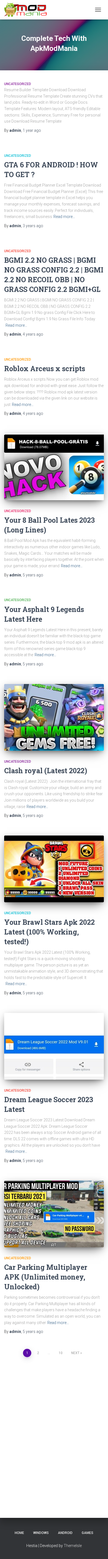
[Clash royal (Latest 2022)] (54, 717)
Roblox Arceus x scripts (44, 368)
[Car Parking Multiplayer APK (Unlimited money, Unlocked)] (54, 1214)
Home (19, 1533)
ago (32, 130)
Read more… (64, 216)
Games (87, 1533)
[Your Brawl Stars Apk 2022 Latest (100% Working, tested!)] (54, 869)
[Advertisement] (54, 1429)
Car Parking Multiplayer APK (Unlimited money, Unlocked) (45, 1277)
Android (65, 1533)
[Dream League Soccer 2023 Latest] (54, 1046)
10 (61, 1353)
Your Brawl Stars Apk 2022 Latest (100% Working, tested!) (49, 932)
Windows (41, 1533)
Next (75, 1353)
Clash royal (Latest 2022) (45, 770)
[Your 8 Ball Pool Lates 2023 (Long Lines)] (54, 466)
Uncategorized (17, 84)
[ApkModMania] (27, 10)
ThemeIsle (73, 1545)
